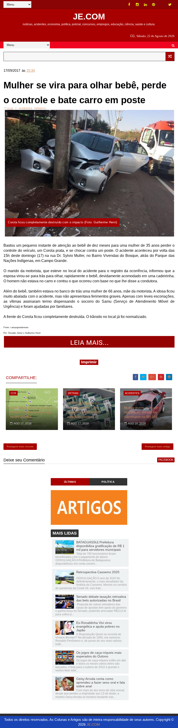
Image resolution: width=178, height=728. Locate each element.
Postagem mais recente (20, 446)
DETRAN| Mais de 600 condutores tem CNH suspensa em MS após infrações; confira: (84, 410)
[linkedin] (145, 4)
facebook (165, 459)
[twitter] (169, 4)
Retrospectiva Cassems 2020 (97, 572)
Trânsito (40, 108)
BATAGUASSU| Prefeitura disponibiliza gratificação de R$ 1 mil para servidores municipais (100, 545)
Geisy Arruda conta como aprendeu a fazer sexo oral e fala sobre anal (100, 682)
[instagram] (137, 4)
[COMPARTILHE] (89, 346)
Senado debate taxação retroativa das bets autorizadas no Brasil (101, 598)
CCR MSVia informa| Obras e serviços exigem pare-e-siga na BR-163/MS (31, 412)
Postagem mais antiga (157, 446)
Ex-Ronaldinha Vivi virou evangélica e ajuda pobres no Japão (98, 626)
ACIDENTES (25, 108)
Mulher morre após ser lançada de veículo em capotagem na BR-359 (141, 412)
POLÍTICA (108, 481)
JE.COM (89, 16)
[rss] (161, 4)
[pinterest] (153, 4)
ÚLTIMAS (70, 481)
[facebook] (129, 4)
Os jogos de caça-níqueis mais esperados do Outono (98, 654)
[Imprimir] (89, 364)
